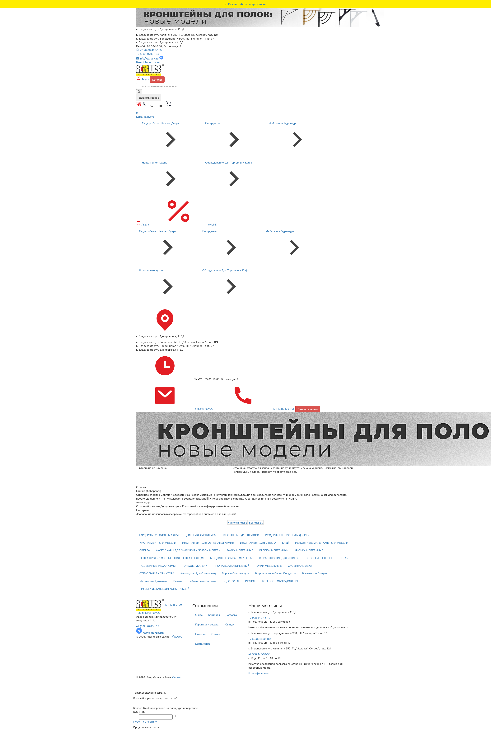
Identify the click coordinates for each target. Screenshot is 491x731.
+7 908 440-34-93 (259, 654)
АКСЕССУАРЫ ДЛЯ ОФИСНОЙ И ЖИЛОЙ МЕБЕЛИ (188, 550)
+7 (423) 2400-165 (259, 639)
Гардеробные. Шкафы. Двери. (161, 123)
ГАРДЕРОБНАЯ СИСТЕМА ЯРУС (159, 535)
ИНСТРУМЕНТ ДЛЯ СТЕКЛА (258, 542)
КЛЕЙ (285, 542)
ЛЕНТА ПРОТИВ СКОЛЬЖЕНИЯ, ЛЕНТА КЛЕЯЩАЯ (171, 558)
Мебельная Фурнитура (283, 123)
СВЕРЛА (144, 550)
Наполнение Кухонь (154, 162)
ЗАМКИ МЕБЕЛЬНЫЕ (240, 550)
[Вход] (145, 105)
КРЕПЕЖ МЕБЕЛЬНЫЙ (273, 550)
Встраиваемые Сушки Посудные (275, 573)
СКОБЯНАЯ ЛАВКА (300, 565)
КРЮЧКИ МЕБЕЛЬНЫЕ (308, 550)
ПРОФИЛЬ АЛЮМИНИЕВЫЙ (231, 565)
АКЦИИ (212, 224)
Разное (177, 581)
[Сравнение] (161, 106)
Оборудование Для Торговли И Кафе (228, 162)
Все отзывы (256, 522)
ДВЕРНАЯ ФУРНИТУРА (201, 535)
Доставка (231, 615)
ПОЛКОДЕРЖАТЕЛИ (194, 565)
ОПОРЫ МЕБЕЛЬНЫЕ (319, 558)
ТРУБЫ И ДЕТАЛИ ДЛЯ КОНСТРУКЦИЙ (164, 589)
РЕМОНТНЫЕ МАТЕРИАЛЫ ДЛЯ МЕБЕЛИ (321, 542)
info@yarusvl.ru (151, 613)
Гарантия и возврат (207, 624)
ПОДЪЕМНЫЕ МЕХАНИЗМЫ (157, 565)
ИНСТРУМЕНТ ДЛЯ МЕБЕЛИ (157, 542)
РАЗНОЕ (250, 581)
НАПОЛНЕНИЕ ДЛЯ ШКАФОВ (240, 535)
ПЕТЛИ (343, 558)
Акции (145, 79)
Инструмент (212, 123)
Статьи (215, 634)
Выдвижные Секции (314, 573)
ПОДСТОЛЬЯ (230, 581)
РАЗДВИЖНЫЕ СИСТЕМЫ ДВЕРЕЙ (287, 535)
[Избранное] (152, 106)
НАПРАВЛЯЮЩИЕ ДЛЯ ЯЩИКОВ (278, 558)
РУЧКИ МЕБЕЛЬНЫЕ (268, 565)
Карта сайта (202, 643)
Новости (200, 634)
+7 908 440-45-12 (259, 617)
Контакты (214, 615)
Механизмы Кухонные (153, 581)
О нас (199, 615)
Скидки (229, 624)
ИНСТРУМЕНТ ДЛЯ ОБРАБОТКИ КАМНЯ (208, 542)
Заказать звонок (149, 97)
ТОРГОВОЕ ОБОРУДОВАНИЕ (280, 581)
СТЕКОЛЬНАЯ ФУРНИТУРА (156, 573)
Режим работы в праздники (247, 4)
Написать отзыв (237, 522)
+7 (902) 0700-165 (147, 54)
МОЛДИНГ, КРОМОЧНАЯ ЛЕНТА (231, 558)
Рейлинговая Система (202, 581)
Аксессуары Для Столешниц (198, 573)
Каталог (157, 79)
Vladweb (177, 636)
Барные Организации (235, 573)
